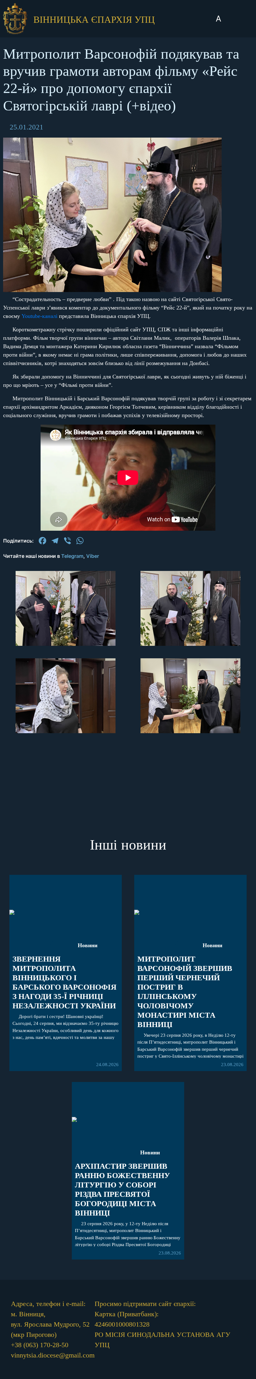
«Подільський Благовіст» (128, 299)
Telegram (72, 556)
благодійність (128, 340)
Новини (87, 945)
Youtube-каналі (39, 316)
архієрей (128, 258)
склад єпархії (128, 358)
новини (128, 240)
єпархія (128, 276)
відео (128, 322)
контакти (128, 376)
